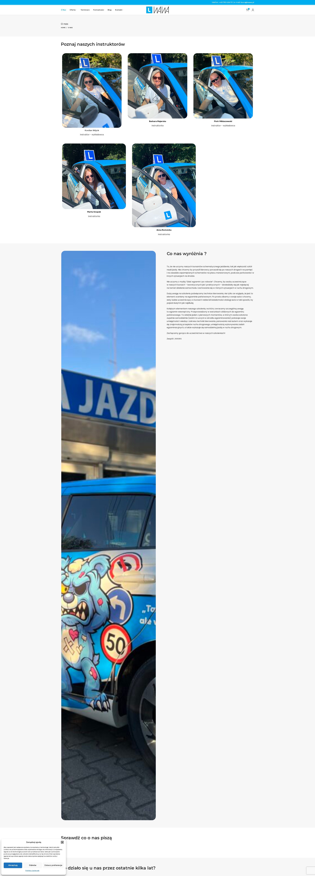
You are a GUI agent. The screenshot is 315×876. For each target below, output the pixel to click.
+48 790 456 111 (226, 2)
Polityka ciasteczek (32, 870)
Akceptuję (13, 865)
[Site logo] (157, 10)
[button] (62, 842)
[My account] (252, 9)
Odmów (32, 865)
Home (63, 27)
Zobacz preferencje (53, 865)
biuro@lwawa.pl (247, 2)
